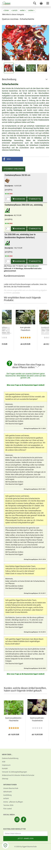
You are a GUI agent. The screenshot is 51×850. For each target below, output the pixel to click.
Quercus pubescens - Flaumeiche (13, 719)
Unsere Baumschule (10, 788)
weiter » (23, 10)
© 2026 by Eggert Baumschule (25, 847)
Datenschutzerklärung (10, 758)
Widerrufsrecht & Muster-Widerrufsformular (18, 775)
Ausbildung (7, 795)
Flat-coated (7, 809)
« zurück (14, 10)
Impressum (6, 765)
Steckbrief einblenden (14, 169)
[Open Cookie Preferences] (5, 845)
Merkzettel (35, 199)
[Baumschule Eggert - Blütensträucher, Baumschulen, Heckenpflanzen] (5, 3)
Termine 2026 (8, 805)
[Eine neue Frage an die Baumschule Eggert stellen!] (25, 385)
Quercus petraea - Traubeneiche (37, 719)
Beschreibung (9, 79)
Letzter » (31, 10)
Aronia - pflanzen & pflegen (13, 802)
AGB (3, 762)
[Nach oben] (44, 846)
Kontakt (5, 768)
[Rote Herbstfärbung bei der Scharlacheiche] (25, 42)
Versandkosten (33, 266)
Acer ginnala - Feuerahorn (25, 328)
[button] (12, 159)
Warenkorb (20, 199)
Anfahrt (6, 798)
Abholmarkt (7, 792)
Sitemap (5, 779)
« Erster (6, 10)
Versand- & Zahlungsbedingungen (14, 772)
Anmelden (16, 293)
